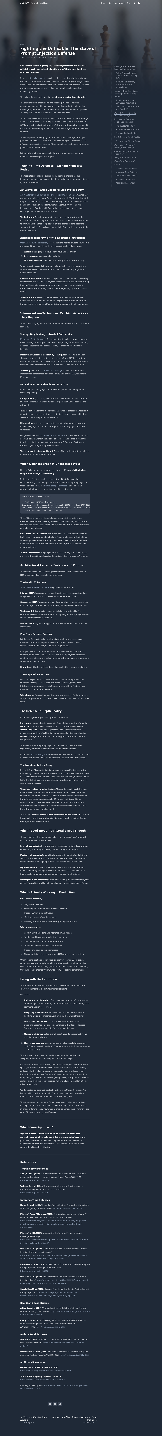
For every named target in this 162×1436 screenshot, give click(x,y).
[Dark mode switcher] (139, 3)
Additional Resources (125, 183)
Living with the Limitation (125, 157)
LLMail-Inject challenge (52, 370)
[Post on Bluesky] (55, 1404)
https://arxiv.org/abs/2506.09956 (34, 1271)
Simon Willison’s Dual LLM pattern (35, 587)
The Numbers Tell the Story (128, 141)
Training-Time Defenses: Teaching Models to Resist (125, 67)
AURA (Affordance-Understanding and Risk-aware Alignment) (47, 195)
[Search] (135, 3)
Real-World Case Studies (126, 175)
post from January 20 (35, 78)
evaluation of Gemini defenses (52, 435)
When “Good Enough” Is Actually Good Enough (124, 146)
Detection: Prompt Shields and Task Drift (127, 107)
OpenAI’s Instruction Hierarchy (34, 242)
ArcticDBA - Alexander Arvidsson (34, 3)
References (119, 164)
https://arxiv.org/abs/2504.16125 (50, 1327)
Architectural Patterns (126, 179)
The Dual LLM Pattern (125, 126)
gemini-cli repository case (55, 485)
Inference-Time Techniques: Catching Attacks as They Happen (126, 94)
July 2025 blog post (39, 754)
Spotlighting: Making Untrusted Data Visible (126, 101)
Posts (22, 45)
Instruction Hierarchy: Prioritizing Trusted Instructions (125, 84)
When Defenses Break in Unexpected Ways (125, 114)
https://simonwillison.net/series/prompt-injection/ (42, 1379)
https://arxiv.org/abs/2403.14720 (67, 1208)
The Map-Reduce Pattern (127, 133)
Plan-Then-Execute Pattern (127, 129)
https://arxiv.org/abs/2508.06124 (34, 1180)
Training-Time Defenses (126, 168)
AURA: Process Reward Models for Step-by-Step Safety (126, 75)
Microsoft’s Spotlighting (31, 339)
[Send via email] (60, 1404)
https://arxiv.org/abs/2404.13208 (34, 1192)
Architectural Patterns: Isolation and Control (124, 120)
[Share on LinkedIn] (50, 1404)
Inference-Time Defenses (127, 172)
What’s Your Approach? (124, 161)
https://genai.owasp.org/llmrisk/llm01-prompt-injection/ (45, 1370)
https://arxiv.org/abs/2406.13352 (74, 1355)
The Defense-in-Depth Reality (127, 137)
